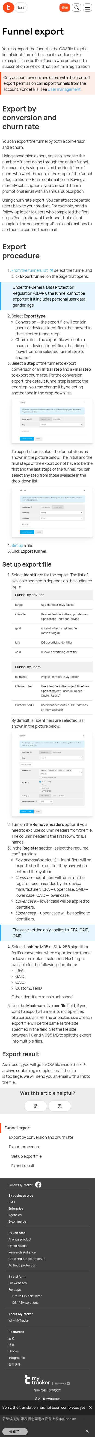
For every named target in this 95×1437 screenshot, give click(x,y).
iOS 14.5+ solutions (25, 1303)
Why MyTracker (19, 1320)
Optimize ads (18, 1246)
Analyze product (20, 1239)
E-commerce (17, 1221)
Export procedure (24, 1146)
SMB (12, 1202)
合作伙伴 (15, 1364)
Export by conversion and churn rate (41, 1137)
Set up (17, 545)
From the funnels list (30, 270)
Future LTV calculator (27, 1296)
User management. (65, 89)
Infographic (17, 1358)
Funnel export (18, 1127)
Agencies (15, 1215)
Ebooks (14, 1351)
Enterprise (16, 1208)
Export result (23, 1165)
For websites (18, 1283)
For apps (15, 1290)
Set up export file (26, 1156)
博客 (12, 1345)
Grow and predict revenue (27, 1259)
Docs (20, 7)
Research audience (22, 1252)
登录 (64, 7)
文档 (12, 1338)
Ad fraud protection (22, 1265)
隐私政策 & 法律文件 (47, 1390)
